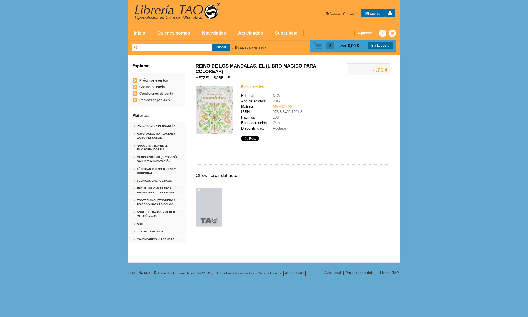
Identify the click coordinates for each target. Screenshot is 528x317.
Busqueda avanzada (250, 47)
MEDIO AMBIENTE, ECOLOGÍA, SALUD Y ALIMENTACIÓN (157, 159)
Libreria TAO (389, 272)
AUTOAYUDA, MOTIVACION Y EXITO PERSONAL (156, 135)
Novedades (214, 32)
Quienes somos (173, 32)
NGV (276, 96)
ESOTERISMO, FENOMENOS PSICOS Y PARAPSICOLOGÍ (156, 202)
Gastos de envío (152, 87)
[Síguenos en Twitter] (392, 33)
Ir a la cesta (380, 45)
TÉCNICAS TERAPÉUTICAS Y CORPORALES (156, 170)
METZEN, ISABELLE (213, 78)
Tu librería (332, 13)
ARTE (140, 223)
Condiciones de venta (156, 93)
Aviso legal (332, 272)
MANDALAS (283, 107)
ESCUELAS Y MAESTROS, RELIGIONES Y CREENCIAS (155, 190)
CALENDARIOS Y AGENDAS (155, 239)
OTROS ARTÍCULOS (150, 231)
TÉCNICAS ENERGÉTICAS (154, 180)
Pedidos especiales (154, 100)
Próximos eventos (153, 80)
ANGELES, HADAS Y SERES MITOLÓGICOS (156, 214)
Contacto (350, 13)
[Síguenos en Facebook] (382, 33)
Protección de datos (360, 272)
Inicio (139, 32)
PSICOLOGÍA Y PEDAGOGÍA (156, 125)
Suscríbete (286, 32)
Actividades (250, 32)
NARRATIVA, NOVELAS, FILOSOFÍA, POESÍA (152, 147)
